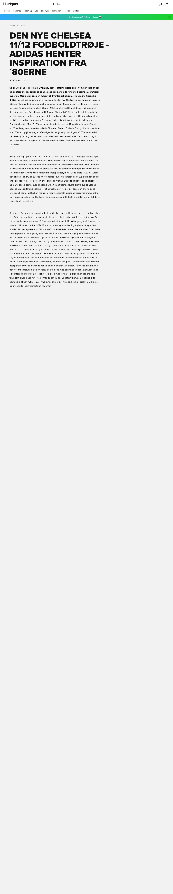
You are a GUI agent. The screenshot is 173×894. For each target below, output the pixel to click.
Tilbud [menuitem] (67, 11)
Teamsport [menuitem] (56, 11)
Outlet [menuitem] (76, 11)
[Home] (10, 4)
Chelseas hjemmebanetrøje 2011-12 (52, 197)
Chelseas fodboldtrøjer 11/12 (55, 221)
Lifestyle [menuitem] (45, 11)
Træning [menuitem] (28, 11)
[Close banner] (169, 17)
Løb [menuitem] (36, 11)
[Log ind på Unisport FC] (161, 4)
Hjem (12, 26)
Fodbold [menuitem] (6, 11)
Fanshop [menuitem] (17, 11)
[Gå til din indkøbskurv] (167, 4)
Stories (21, 26)
